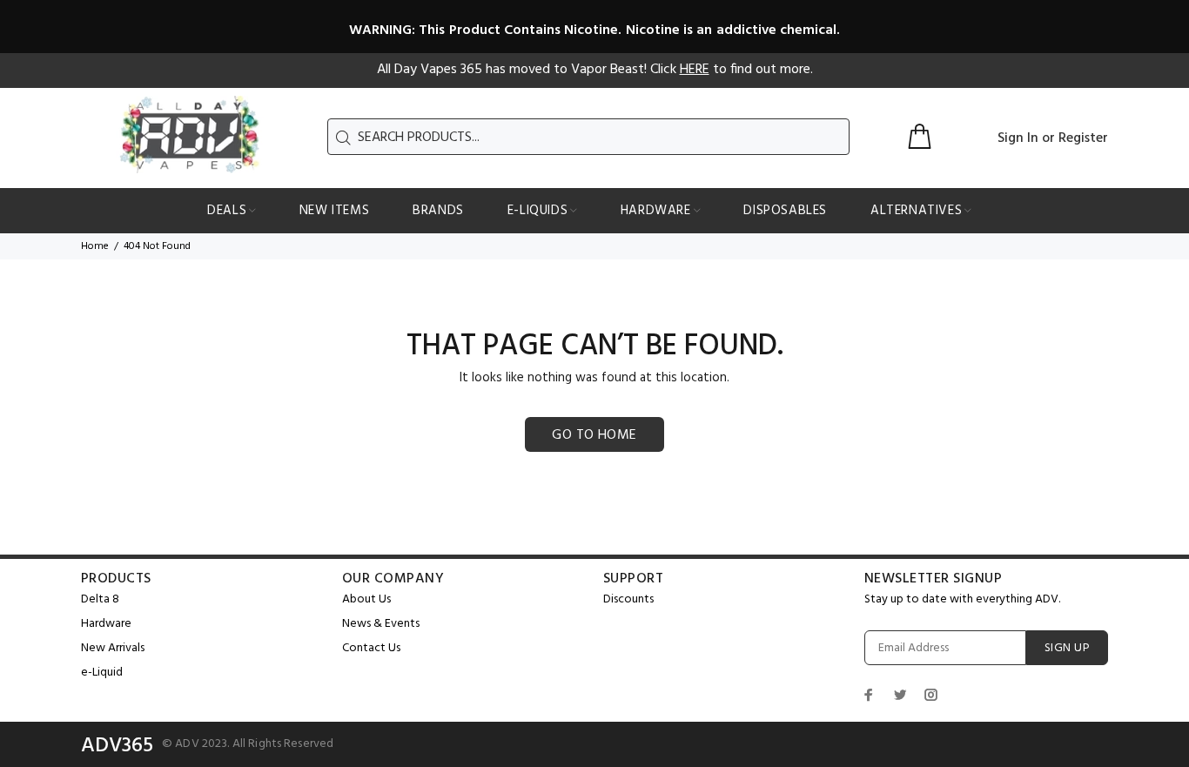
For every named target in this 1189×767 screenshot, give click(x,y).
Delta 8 (100, 599)
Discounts (628, 599)
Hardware (106, 624)
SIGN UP (1067, 648)
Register (1083, 138)
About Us (366, 599)
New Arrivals (112, 648)
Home (95, 246)
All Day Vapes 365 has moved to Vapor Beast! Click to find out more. (595, 69)
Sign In (1018, 138)
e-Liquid (102, 673)
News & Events (381, 624)
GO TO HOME (594, 435)
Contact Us (371, 648)
